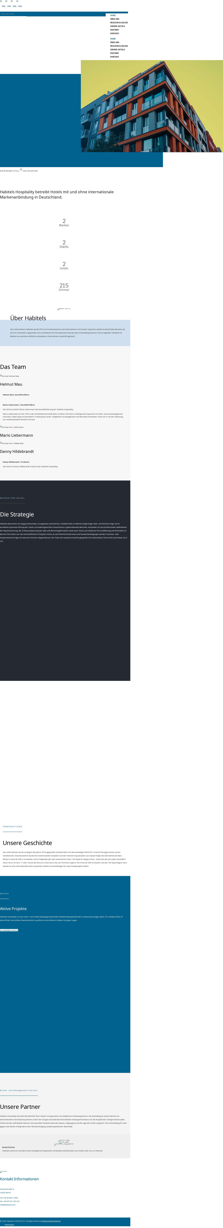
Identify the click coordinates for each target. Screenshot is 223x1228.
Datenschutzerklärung (51, 1221)
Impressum (9, 1224)
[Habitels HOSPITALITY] (11, 5)
